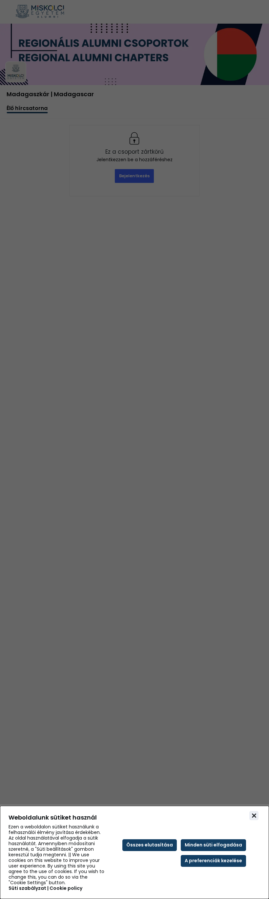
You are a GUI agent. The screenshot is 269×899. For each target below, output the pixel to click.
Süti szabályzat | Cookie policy (45, 888)
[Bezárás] (254, 815)
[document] (134, 852)
